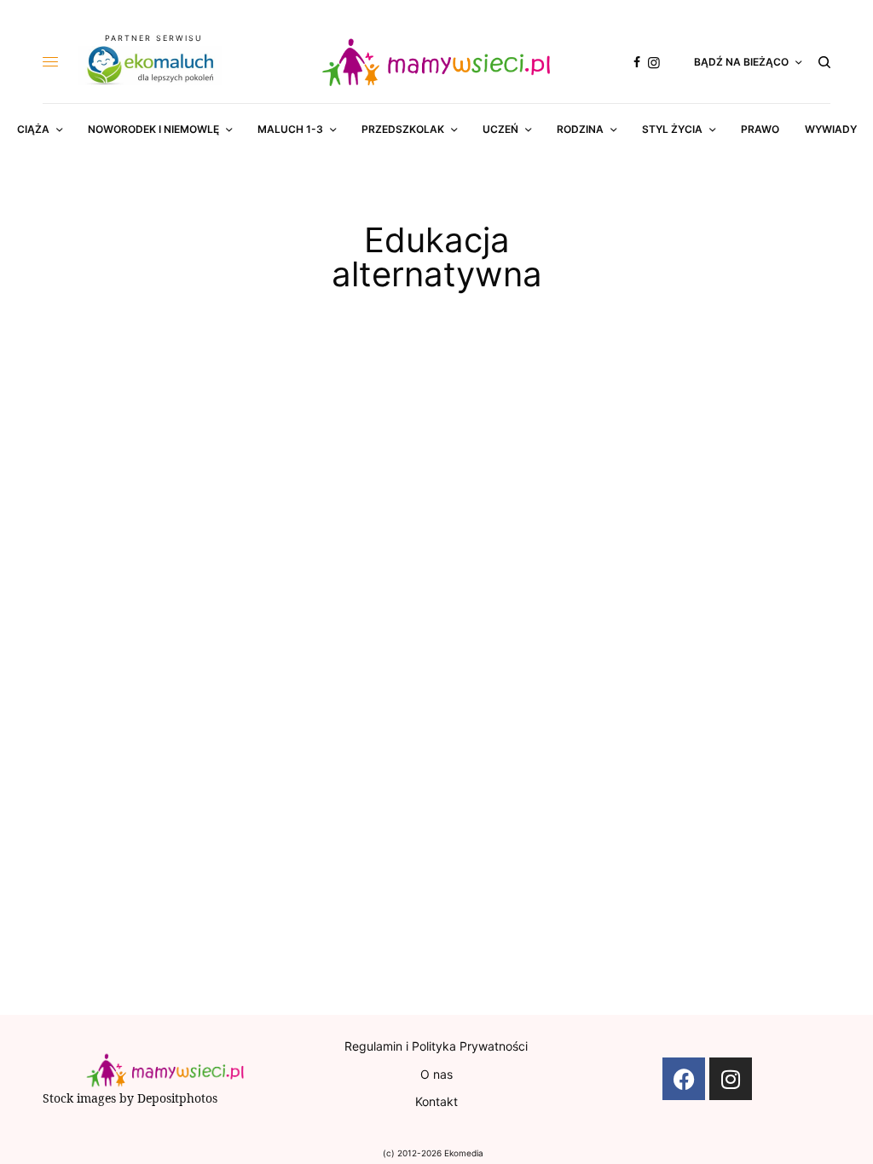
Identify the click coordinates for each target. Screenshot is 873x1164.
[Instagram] (730, 1078)
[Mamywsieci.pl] (436, 62)
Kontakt (436, 1101)
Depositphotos (177, 1098)
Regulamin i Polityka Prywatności (436, 1046)
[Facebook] (683, 1078)
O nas (436, 1074)
